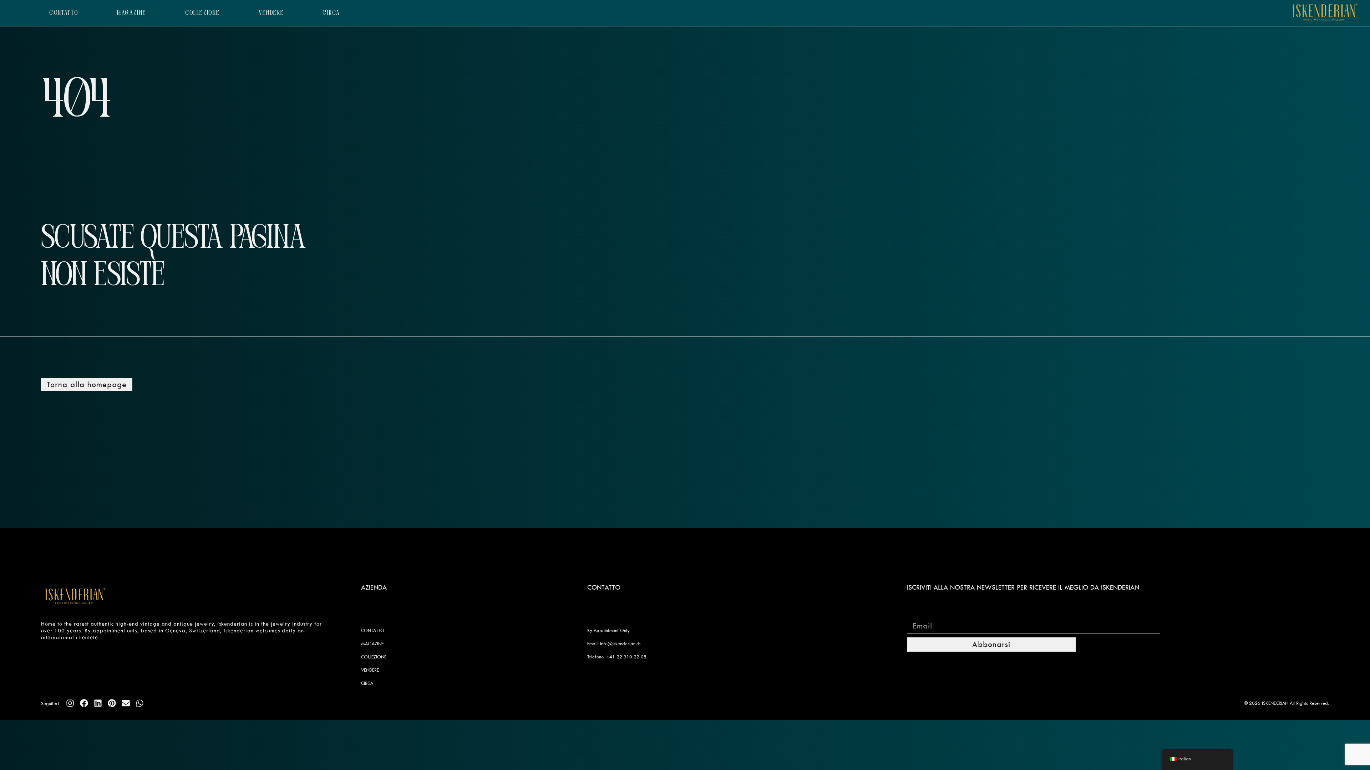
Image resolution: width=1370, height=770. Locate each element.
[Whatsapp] (140, 703)
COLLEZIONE (202, 13)
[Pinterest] (112, 703)
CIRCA (331, 13)
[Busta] (126, 703)
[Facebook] (84, 703)
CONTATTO (63, 13)
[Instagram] (70, 703)
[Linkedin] (98, 703)
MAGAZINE (131, 13)
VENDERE (271, 13)
